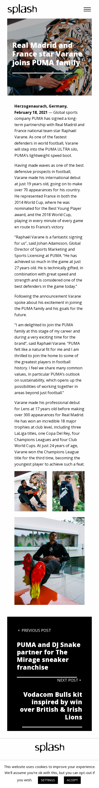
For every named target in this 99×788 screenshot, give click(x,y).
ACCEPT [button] (72, 780)
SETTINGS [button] (48, 780)
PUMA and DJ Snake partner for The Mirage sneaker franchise (48, 656)
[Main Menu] (87, 9)
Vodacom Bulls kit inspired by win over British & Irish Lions (51, 706)
